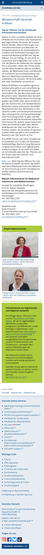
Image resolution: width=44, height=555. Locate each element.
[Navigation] (3, 2)
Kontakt (5, 392)
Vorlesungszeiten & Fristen (16, 482)
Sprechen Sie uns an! (15, 377)
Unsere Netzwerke (12, 524)
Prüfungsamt (10, 466)
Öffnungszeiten (11, 462)
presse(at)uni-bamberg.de (14, 216)
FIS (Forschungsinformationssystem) (21, 415)
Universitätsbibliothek (14, 479)
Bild (3, 161)
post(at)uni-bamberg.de (20, 521)
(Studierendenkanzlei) (14, 434)
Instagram (4, 539)
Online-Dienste (11, 431)
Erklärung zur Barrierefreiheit (15, 490)
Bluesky (14, 539)
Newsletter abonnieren (14, 546)
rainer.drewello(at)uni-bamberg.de (18, 201)
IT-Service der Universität (16, 469)
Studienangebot (11, 485)
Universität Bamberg (22, 2)
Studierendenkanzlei (13, 475)
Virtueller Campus (12, 448)
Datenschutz (29, 392)
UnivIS (7, 437)
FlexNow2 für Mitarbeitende (17, 421)
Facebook (9, 539)
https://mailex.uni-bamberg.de (18, 443)
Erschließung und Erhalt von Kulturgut (24, 15)
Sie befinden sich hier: (11, 8)
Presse (7, 459)
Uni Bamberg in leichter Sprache (17, 494)
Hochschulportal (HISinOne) (17, 412)
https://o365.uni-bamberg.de (17, 445)
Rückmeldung (10, 472)
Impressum (16, 392)
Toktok (19, 539)
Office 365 (8, 428)
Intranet (8, 424)
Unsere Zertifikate (12, 528)
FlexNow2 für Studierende (16, 418)
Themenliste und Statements (20, 319)
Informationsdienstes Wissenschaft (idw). (21, 333)
